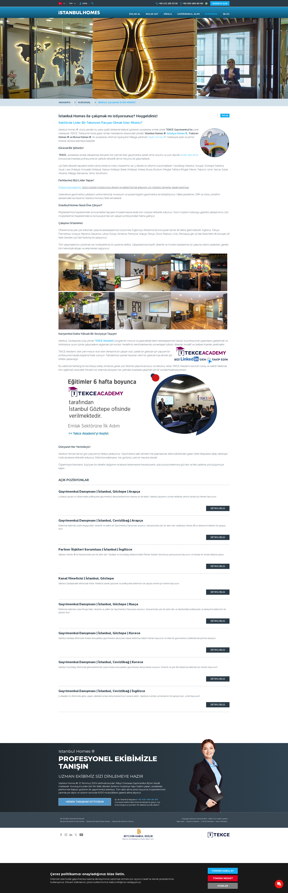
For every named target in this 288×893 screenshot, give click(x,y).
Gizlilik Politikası (207, 821)
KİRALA (168, 14)
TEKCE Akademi (104, 340)
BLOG (226, 14)
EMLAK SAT (152, 14)
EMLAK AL (134, 14)
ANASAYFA (64, 102)
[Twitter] (76, 834)
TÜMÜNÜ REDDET (223, 878)
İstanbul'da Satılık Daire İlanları (98, 821)
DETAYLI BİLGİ (218, 508)
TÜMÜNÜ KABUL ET (223, 870)
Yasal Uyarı (180, 821)
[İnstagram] (66, 834)
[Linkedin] (71, 834)
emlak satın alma (189, 155)
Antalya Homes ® (177, 133)
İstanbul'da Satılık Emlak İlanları (72, 821)
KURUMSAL (84, 102)
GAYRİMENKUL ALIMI (188, 14)
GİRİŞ (84, 3)
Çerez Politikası (221, 821)
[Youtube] (81, 834)
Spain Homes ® (157, 137)
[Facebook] (61, 834)
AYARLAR (223, 885)
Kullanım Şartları (192, 821)
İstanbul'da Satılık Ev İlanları (123, 821)
